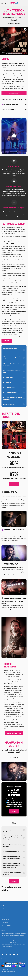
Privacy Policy (5, 919)
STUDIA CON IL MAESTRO (14, 733)
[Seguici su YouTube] (14, 954)
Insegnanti (4, 914)
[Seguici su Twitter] (6, 954)
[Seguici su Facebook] (2, 954)
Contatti (3, 916)
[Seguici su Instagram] (10, 954)
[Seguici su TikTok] (18, 954)
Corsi (2, 908)
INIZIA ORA (7, 340)
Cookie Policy (5, 922)
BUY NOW (14, 484)
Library (3, 911)
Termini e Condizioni (6, 925)
